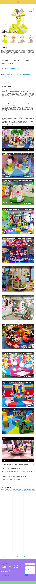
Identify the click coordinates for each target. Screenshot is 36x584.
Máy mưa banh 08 (15, 556)
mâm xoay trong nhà (27, 74)
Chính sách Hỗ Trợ (16, 572)
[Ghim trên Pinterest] (8, 76)
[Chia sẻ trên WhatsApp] (1, 76)
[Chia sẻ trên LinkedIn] (9, 76)
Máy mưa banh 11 (26, 556)
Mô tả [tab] (2, 83)
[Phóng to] (2, 33)
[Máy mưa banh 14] (6, 522)
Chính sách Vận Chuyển (17, 565)
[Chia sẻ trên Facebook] (3, 76)
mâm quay (15, 74)
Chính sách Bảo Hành (17, 567)
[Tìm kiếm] (32, 2)
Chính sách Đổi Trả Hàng (17, 569)
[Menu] (1, 2)
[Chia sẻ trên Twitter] (4, 76)
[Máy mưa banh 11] (29, 522)
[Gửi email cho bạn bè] (6, 76)
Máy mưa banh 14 (3, 556)
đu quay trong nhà (11, 74)
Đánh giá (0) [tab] (7, 83)
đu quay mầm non (6, 74)
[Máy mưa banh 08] (18, 522)
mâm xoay (18, 74)
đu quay (3, 74)
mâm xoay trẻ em (22, 74)
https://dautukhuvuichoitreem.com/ (12, 68)
